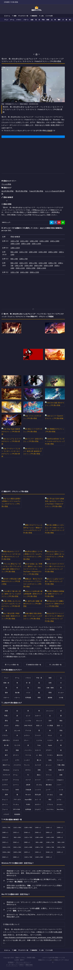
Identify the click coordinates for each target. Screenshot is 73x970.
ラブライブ (6, 775)
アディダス (17, 799)
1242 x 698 (43, 263)
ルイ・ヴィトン (40, 799)
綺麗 (6, 710)
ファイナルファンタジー (43, 735)
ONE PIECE (28, 725)
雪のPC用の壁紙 (21, 191)
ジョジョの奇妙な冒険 (20, 770)
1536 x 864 (28, 265)
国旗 (17, 750)
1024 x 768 (15, 241)
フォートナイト (7, 809)
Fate (39, 745)
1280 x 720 (52, 263)
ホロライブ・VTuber (42, 804)
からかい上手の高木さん (65, 804)
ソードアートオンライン (10, 760)
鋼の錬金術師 (50, 784)
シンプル (28, 720)
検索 (14, 16)
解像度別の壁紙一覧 (34, 664)
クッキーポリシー (11, 965)
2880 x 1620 (17, 857)
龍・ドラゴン (61, 740)
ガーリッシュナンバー (9, 804)
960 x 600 (14, 252)
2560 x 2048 (6, 837)
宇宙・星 (39, 678)
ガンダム (39, 784)
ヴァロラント (17, 740)
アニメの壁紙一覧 (13, 664)
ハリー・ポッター (62, 784)
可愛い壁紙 (61, 765)
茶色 (61, 730)
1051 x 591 (33, 263)
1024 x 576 (23, 263)
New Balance (61, 809)
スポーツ (6, 697)
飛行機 (17, 692)
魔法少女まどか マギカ (64, 755)
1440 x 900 (42, 252)
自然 (32, 19)
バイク (28, 692)
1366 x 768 (50, 847)
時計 (50, 799)
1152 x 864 (24, 241)
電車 (59, 19)
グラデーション (51, 750)
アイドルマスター (19, 780)
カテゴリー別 (24, 16)
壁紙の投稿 (29, 965)
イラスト (18, 19)
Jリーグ (28, 780)
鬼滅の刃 (61, 770)
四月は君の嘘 (39, 794)
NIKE (17, 789)
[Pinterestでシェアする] (59, 222)
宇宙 (43, 19)
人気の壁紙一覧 (57, 664)
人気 (41, 16)
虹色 (50, 760)
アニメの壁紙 (6, 184)
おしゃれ (17, 730)
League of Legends (63, 780)
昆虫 (39, 687)
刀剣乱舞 (28, 789)
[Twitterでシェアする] (51, 222)
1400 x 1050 (44, 241)
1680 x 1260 (25, 243)
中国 (50, 770)
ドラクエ (50, 804)
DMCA (21, 965)
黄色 (6, 720)
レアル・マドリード (63, 799)
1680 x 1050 (52, 252)
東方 (6, 755)
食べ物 (6, 745)
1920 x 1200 (6, 842)
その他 (61, 697)
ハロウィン (50, 780)
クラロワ (6, 814)
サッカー (61, 692)
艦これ (39, 760)
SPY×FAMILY (17, 809)
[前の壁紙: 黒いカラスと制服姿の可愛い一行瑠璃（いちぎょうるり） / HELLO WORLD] (33, 54)
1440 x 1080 (54, 241)
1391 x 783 (19, 265)
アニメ (6, 19)
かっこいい (50, 710)
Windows (6, 770)
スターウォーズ (40, 750)
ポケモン (28, 770)
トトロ (61, 789)
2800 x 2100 (50, 832)
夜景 (48, 19)
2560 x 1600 (17, 842)
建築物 (50, 697)
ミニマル (39, 740)
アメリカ (28, 730)
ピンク (28, 715)
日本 (50, 720)
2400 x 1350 (30, 268)
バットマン (28, 750)
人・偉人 (39, 755)
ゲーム (12, 19)
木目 (6, 750)
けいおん (50, 794)
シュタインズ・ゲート (31, 760)
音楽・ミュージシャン (64, 725)
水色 (17, 720)
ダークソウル (17, 755)
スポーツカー (39, 715)
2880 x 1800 (28, 842)
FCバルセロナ (6, 789)
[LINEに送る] (63, 222)
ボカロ (6, 725)
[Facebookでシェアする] (55, 222)
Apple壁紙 (28, 799)
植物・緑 (6, 683)
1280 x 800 (33, 252)
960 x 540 (14, 263)
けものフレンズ (40, 809)
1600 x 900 (38, 265)
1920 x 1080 (39, 852)
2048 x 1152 (20, 268)
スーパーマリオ (40, 780)
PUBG (28, 804)
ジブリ (17, 760)
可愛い (6, 715)
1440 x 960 (24, 272)
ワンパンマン (28, 765)
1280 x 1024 (15, 248)
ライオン (50, 755)
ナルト (50, 735)
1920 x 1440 (36, 243)
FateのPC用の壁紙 (36, 191)
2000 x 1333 (34, 272)
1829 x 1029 (48, 265)
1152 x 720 (23, 252)
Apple (50, 745)
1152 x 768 (15, 272)
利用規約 (11, 962)
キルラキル (50, 809)
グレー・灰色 (28, 740)
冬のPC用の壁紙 (7, 191)
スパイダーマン (40, 765)
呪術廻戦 (17, 814)
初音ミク (39, 725)
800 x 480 (14, 259)
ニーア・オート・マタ (53, 789)
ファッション (50, 775)
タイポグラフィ (7, 780)
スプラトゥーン (7, 784)
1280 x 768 (23, 259)
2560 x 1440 (41, 268)
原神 (6, 794)
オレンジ (39, 720)
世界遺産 (28, 697)
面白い (39, 775)
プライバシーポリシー (23, 962)
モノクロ (17, 745)
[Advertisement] (36, 37)
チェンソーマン (7, 799)
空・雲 (28, 683)
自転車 (28, 784)
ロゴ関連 (50, 725)
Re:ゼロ (28, 794)
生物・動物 (50, 687)
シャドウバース (40, 789)
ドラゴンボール (7, 735)
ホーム (8, 16)
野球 (50, 692)
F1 (28, 775)
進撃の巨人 (6, 740)
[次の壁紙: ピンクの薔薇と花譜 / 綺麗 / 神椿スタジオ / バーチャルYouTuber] (39, 54)
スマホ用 (50, 16)
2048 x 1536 (28, 832)
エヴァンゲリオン (30, 735)
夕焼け (17, 725)
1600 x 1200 (15, 243)
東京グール (6, 765)
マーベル (28, 755)
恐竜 (39, 770)
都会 (61, 720)
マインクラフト (62, 760)
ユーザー (41, 210)
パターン (26, 19)
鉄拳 (61, 775)
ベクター (50, 740)
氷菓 (61, 794)
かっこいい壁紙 (51, 765)
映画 (39, 697)
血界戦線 (28, 809)
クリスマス (17, 765)
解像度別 (34, 16)
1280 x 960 (34, 241)
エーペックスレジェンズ (21, 784)
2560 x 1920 (39, 832)
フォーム (39, 215)
